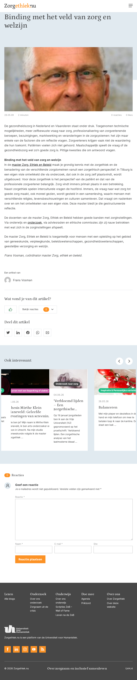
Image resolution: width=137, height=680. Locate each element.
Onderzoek (38, 594)
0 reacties (116, 115)
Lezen (8, 594)
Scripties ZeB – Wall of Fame (64, 608)
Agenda (85, 598)
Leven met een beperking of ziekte (29, 390)
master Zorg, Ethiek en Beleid (31, 164)
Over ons (113, 594)
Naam (19, 544)
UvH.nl (129, 668)
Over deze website (112, 605)
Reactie (20, 497)
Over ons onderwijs (61, 600)
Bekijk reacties (34, 309)
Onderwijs (63, 594)
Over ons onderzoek (36, 600)
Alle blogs (9, 598)
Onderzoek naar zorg (67, 384)
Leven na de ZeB (65, 615)
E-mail (58, 544)
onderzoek (35, 222)
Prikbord (86, 603)
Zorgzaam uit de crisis (39, 608)
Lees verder (30, 410)
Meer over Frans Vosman (68, 280)
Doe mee (87, 594)
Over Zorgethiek (116, 598)
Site (96, 544)
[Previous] (119, 361)
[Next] (129, 361)
